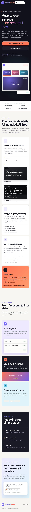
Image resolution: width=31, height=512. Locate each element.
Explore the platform (15, 48)
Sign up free (19, 2)
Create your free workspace (15, 43)
